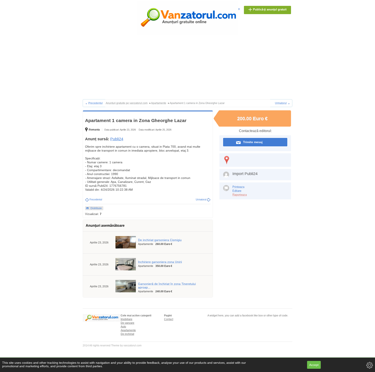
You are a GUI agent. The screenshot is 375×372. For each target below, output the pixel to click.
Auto (123, 326)
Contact (168, 319)
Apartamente (128, 330)
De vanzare (127, 322)
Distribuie (96, 208)
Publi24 (116, 139)
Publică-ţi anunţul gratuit (269, 9)
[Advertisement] (187, 66)
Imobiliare (126, 319)
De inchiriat (127, 334)
